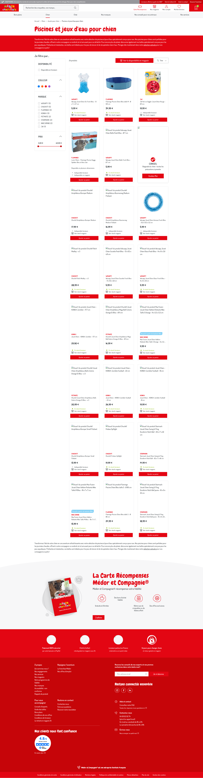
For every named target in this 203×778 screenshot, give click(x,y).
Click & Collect (85, 648)
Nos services (184, 14)
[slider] (38, 146)
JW (43, 126)
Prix (50, 136)
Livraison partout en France (118, 648)
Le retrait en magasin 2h (43, 720)
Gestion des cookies (159, 775)
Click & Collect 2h (170, 2)
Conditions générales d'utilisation (71, 775)
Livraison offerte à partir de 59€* (151, 2)
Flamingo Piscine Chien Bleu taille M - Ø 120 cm (118, 103)
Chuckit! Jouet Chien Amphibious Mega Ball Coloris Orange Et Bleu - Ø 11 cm (118, 338)
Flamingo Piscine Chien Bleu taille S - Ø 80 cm (118, 515)
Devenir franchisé (195, 2)
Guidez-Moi (153, 176)
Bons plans (18, 14)
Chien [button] (48, 14)
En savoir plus (39, 753)
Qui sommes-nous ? (42, 668)
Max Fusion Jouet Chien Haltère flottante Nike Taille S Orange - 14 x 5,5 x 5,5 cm (152, 341)
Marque (50, 96)
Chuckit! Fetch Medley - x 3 (80, 278)
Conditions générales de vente (47, 775)
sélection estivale (150, 45)
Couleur (50, 80)
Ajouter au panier (84, 120)
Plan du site (145, 775)
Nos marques (106, 14)
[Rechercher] (75, 8)
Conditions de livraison (43, 718)
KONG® (45, 113)
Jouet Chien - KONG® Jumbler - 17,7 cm (84, 337)
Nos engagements (41, 671)
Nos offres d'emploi (64, 671)
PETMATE (46, 116)
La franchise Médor (64, 668)
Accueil (37, 21)
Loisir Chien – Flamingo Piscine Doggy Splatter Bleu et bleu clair (83, 161)
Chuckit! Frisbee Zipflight (114, 456)
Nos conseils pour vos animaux (145, 14)
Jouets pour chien (53, 21)
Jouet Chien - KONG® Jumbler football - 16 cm (152, 399)
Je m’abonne (158, 674)
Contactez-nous (63, 704)
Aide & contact (183, 2)
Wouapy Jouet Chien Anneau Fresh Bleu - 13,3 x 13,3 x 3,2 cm (153, 221)
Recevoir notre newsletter (66, 709)
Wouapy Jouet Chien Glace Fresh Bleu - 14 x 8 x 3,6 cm (152, 279)
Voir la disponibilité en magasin (136, 60)
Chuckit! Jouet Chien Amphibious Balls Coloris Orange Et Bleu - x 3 (83, 399)
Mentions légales (90, 775)
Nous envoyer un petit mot (128, 733)
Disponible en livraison (49, 70)
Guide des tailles (40, 709)
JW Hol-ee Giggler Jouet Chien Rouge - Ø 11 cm (152, 103)
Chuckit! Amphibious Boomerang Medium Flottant (116, 221)
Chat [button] (75, 14)
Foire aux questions (64, 707)
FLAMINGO (46, 110)
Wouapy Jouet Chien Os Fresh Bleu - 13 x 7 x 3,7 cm (83, 103)
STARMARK (46, 120)
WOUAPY (46, 103)
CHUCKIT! (46, 107)
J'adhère (98, 617)
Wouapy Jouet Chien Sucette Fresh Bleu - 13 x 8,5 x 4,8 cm (118, 279)
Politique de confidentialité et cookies (111, 775)
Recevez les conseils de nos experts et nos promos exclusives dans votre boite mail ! (134, 665)
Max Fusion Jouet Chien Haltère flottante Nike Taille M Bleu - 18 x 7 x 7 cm (83, 519)
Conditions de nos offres (43, 715)
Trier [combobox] (161, 60)
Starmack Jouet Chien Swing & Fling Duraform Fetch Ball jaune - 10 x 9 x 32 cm (152, 516)
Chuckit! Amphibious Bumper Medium (83, 220)
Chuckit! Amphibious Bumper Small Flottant (82, 457)
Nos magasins (39, 677)
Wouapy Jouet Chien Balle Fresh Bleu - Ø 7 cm (118, 161)
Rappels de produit (41, 694)
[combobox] (49, 7)
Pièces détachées (132, 775)
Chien (43, 21)
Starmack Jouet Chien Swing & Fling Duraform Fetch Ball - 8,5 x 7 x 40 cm (152, 457)
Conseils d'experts (41, 706)
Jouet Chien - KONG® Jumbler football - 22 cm (118, 399)
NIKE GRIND (46, 123)
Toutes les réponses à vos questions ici (132, 708)
